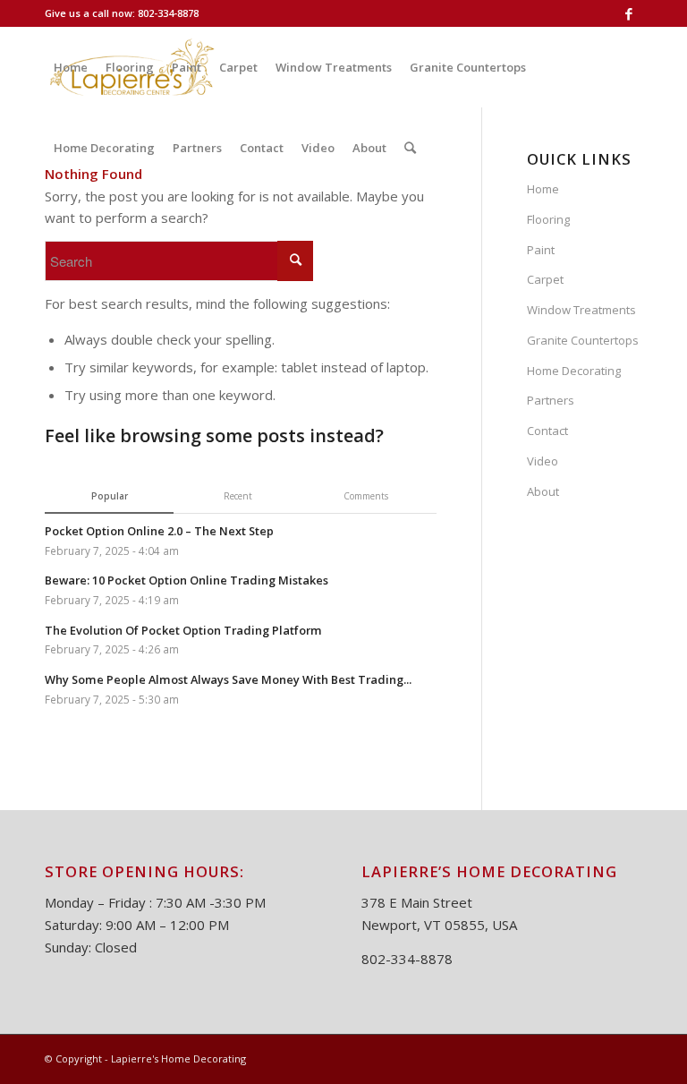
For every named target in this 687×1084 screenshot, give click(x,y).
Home (543, 189)
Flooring (548, 219)
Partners (550, 400)
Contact (547, 431)
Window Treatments (581, 310)
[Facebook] (628, 13)
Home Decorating (574, 371)
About (543, 491)
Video (542, 461)
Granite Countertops (583, 340)
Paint (541, 250)
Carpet (545, 279)
